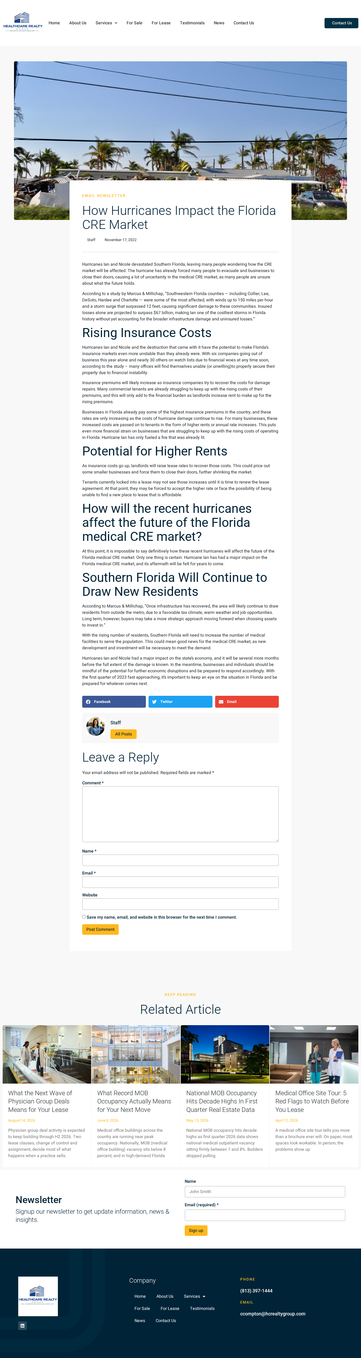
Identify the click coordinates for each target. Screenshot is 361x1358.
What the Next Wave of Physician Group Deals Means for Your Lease (40, 1101)
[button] (114, 702)
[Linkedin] (22, 1326)
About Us (77, 23)
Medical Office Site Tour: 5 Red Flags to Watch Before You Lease (312, 1101)
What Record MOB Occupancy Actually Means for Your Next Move (134, 1101)
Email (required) (202, 1205)
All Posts (123, 734)
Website (90, 895)
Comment (93, 783)
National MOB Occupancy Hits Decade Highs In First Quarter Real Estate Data (222, 1101)
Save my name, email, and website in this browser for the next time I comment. (162, 917)
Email (89, 873)
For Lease (161, 23)
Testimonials (192, 23)
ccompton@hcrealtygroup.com (273, 1313)
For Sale (134, 23)
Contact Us (244, 23)
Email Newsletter (104, 196)
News (219, 23)
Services (104, 23)
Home (54, 23)
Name (89, 851)
